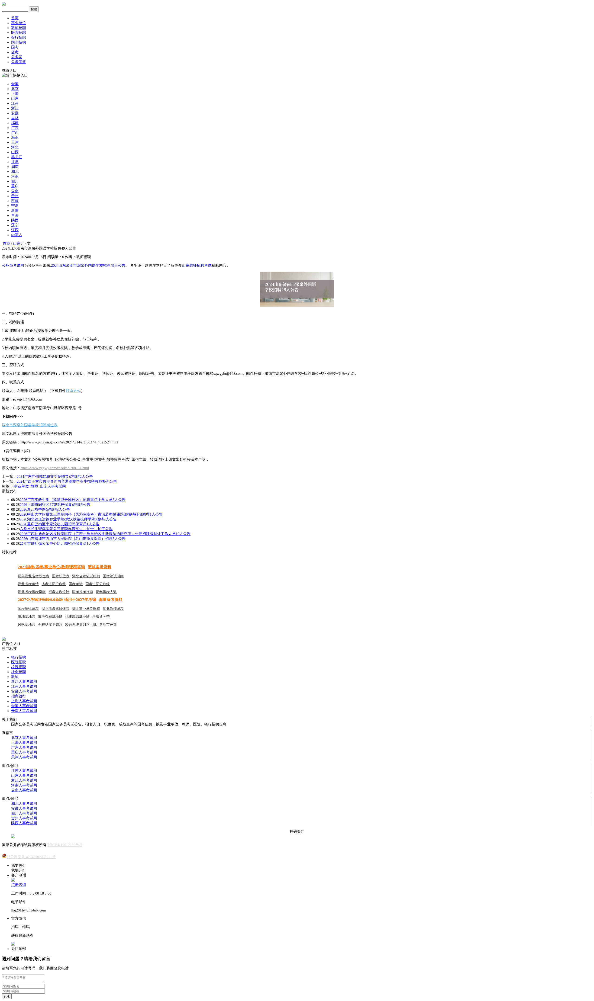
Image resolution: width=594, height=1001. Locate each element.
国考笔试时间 (113, 576)
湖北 (15, 171)
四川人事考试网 (24, 813)
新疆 (15, 210)
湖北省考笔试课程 (55, 609)
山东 (15, 98)
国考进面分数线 (97, 584)
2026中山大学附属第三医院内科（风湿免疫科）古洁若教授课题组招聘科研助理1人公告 (91, 514)
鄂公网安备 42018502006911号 (31, 857)
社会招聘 (18, 672)
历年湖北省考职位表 (33, 576)
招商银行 (18, 696)
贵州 (15, 196)
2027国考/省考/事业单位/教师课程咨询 (51, 567)
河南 (15, 176)
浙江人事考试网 (24, 681)
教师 (34, 486)
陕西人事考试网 (24, 823)
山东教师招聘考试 (197, 265)
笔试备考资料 (99, 567)
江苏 (15, 103)
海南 (15, 137)
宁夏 (15, 206)
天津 (15, 142)
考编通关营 (101, 617)
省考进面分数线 (54, 584)
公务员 (16, 57)
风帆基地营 (26, 624)
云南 (15, 191)
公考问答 (18, 62)
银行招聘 (18, 37)
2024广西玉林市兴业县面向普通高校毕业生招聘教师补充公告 (67, 481)
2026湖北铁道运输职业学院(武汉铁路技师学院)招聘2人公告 (68, 519)
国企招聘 (18, 42)
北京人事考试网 (24, 738)
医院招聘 (18, 33)
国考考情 (76, 584)
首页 (15, 18)
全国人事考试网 (24, 706)
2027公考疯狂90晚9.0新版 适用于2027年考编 (57, 599)
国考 (15, 47)
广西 (15, 133)
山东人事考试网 (53, 486)
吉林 (15, 118)
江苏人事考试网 (24, 686)
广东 (15, 128)
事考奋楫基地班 (50, 617)
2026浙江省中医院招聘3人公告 (45, 509)
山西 (15, 152)
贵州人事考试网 (24, 818)
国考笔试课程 (28, 609)
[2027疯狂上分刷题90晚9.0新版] (4, 639)
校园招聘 (18, 667)
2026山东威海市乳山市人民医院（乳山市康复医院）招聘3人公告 (73, 539)
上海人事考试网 (24, 701)
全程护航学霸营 (50, 624)
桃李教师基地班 (77, 617)
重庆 (15, 186)
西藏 (15, 201)
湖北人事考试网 (24, 803)
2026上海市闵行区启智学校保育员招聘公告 (55, 505)
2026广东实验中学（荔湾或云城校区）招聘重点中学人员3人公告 (73, 500)
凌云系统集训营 (77, 624)
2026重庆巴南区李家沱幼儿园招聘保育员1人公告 (60, 524)
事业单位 (18, 23)
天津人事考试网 (24, 757)
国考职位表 (60, 576)
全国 (15, 84)
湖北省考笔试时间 (86, 576)
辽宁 (15, 225)
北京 (15, 89)
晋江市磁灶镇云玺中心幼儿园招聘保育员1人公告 (60, 543)
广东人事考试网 (24, 747)
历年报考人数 (106, 592)
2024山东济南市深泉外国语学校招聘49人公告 (88, 265)
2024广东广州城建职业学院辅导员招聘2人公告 (55, 476)
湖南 (15, 167)
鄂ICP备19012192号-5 (64, 845)
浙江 (15, 108)
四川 (15, 181)
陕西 (15, 220)
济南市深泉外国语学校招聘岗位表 (30, 425)
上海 (15, 94)
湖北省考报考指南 (32, 592)
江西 (15, 230)
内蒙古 (16, 235)
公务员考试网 (13, 265)
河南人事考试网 (24, 785)
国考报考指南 (82, 592)
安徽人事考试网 (24, 691)
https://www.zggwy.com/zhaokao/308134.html (54, 468)
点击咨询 (18, 885)
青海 (15, 215)
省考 (15, 52)
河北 (15, 147)
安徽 (15, 113)
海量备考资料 (111, 599)
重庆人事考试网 (24, 752)
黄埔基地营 (26, 617)
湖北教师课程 (113, 609)
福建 (15, 123)
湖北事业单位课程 (86, 609)
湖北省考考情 (28, 584)
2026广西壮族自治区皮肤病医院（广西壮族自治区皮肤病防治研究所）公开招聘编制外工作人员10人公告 (105, 534)
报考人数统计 (58, 592)
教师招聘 (18, 28)
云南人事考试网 (24, 711)
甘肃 (15, 162)
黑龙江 (16, 157)
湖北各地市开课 (104, 624)
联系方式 (73, 391)
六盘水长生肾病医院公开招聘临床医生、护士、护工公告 (66, 529)
